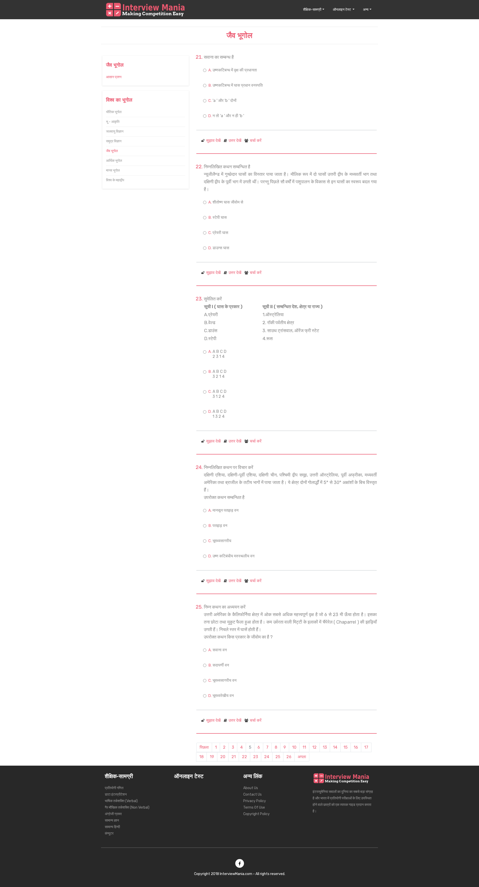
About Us (250, 788)
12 (314, 747)
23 (255, 756)
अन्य (365, 9)
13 (325, 747)
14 (335, 747)
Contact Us (252, 794)
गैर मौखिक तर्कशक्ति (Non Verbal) (127, 807)
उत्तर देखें (235, 140)
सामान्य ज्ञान (112, 820)
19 (212, 756)
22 (244, 756)
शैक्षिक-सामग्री (312, 9)
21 (234, 756)
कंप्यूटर (109, 833)
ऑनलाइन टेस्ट (342, 9)
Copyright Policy (256, 814)
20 (222, 756)
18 (201, 756)
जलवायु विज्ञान (114, 131)
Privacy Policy (254, 801)
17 (366, 747)
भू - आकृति (113, 122)
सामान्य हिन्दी (112, 827)
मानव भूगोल (113, 170)
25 (277, 756)
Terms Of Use (254, 807)
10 (294, 747)
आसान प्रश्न (113, 77)
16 (356, 747)
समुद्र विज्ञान (113, 141)
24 (266, 756)
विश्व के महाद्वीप (115, 180)
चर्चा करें (255, 140)
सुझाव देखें (213, 140)
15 (346, 747)
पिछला (204, 747)
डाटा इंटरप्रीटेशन (116, 794)
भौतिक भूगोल (113, 112)
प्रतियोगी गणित (114, 788)
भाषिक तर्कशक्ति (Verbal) (121, 801)
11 (304, 747)
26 (288, 756)
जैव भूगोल (112, 151)
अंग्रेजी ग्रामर (113, 814)
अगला (302, 756)
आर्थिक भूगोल (114, 161)
